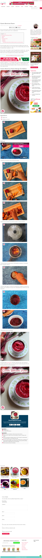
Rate (19, 424)
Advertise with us (24, 543)
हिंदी (41, 0)
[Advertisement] (21, 15)
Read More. (39, 34)
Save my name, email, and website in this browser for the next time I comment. (14, 524)
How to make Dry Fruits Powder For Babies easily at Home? (36, 84)
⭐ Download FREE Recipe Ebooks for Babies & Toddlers (15, 55)
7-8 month (9, 62)
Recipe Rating (4, 500)
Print (11, 424)
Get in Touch (24, 544)
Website (3, 519)
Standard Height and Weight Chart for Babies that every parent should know (36, 81)
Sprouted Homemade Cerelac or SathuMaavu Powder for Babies (36, 91)
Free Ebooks (24, 547)
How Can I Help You (25, 542)
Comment (4, 504)
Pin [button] (15, 424)
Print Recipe (18, 27)
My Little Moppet (4, 3)
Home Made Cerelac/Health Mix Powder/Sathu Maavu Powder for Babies (36, 77)
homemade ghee (9, 362)
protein (20, 63)
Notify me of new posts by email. (7, 531)
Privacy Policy (24, 548)
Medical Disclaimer (25, 549)
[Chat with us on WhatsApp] (40, 556)
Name (3, 511)
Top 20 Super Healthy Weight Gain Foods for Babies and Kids (36, 73)
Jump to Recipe (12, 27)
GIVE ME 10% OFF (16, 542)
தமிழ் (39, 0)
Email (3, 515)
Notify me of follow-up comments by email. (8, 527)
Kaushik (25, 557)
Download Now (34, 67)
